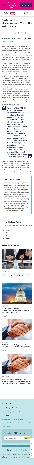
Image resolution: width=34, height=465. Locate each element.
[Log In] (24, 14)
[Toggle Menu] (31, 13)
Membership (17, 446)
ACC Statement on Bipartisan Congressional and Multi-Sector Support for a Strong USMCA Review (17, 310)
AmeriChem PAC (19, 423)
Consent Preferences (17, 419)
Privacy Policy (6, 419)
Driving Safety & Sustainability (12, 412)
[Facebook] (12, 33)
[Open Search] (28, 13)
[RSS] (22, 33)
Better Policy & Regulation (10, 408)
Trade (12, 41)
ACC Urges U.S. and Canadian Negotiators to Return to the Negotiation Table (16, 275)
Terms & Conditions (7, 423)
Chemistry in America (8, 404)
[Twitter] (9, 33)
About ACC (5, 416)
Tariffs (4, 41)
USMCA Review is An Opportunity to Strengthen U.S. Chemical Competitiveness (16, 346)
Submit (27, 438)
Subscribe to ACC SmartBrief (15, 433)
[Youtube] (18, 33)
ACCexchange (6, 426)
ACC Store (29, 423)
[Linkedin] (15, 33)
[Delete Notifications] (3, 5)
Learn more (26, 5)
